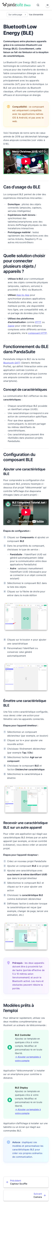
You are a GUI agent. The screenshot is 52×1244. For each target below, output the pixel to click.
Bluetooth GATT (11, 362)
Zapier (11, 325)
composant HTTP (37, 333)
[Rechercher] (38, 5)
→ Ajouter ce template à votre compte (28, 1058)
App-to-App (22, 295)
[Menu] (47, 5)
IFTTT (38, 322)
